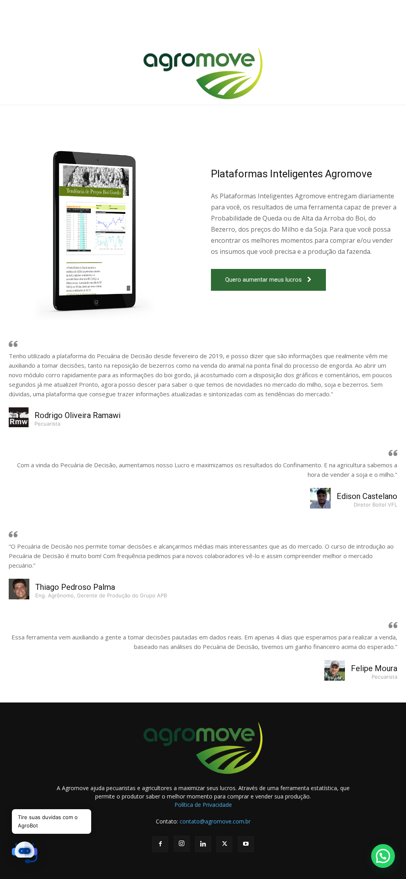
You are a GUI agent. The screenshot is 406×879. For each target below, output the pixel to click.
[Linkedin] (203, 844)
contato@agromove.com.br (215, 821)
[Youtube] (246, 844)
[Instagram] (182, 844)
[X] (224, 844)
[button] (383, 856)
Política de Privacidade (203, 804)
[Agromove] (203, 73)
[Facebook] (160, 844)
